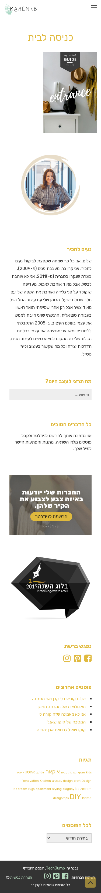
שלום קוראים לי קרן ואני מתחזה (59, 698)
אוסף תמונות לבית (73, 772)
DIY (75, 797)
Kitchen (45, 781)
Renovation (30, 781)
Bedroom (20, 789)
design (68, 781)
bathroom (83, 789)
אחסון (30, 772)
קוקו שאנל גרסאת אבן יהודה (61, 729)
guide (40, 772)
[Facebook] (88, 659)
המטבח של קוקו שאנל (66, 722)
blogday (68, 789)
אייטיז (21, 772)
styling (57, 789)
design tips (61, 798)
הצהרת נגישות (21, 877)
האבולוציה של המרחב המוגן (61, 706)
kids (89, 772)
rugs (31, 789)
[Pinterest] (77, 659)
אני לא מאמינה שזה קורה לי (62, 714)
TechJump (55, 868)
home (87, 798)
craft (77, 781)
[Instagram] (67, 659)
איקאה (52, 771)
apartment (43, 789)
